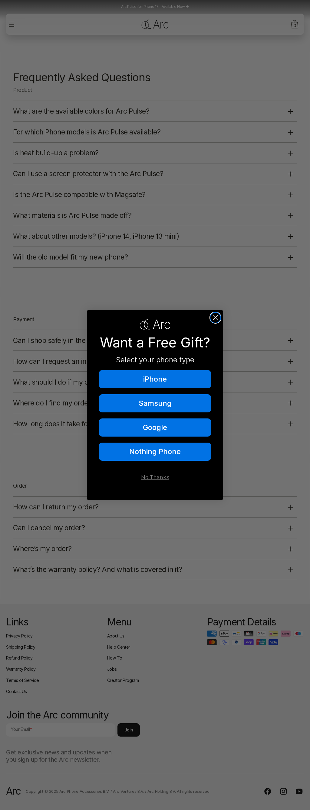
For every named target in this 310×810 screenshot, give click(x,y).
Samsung (155, 403)
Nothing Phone (155, 451)
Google (155, 427)
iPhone (155, 379)
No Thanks (155, 477)
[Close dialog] (215, 317)
